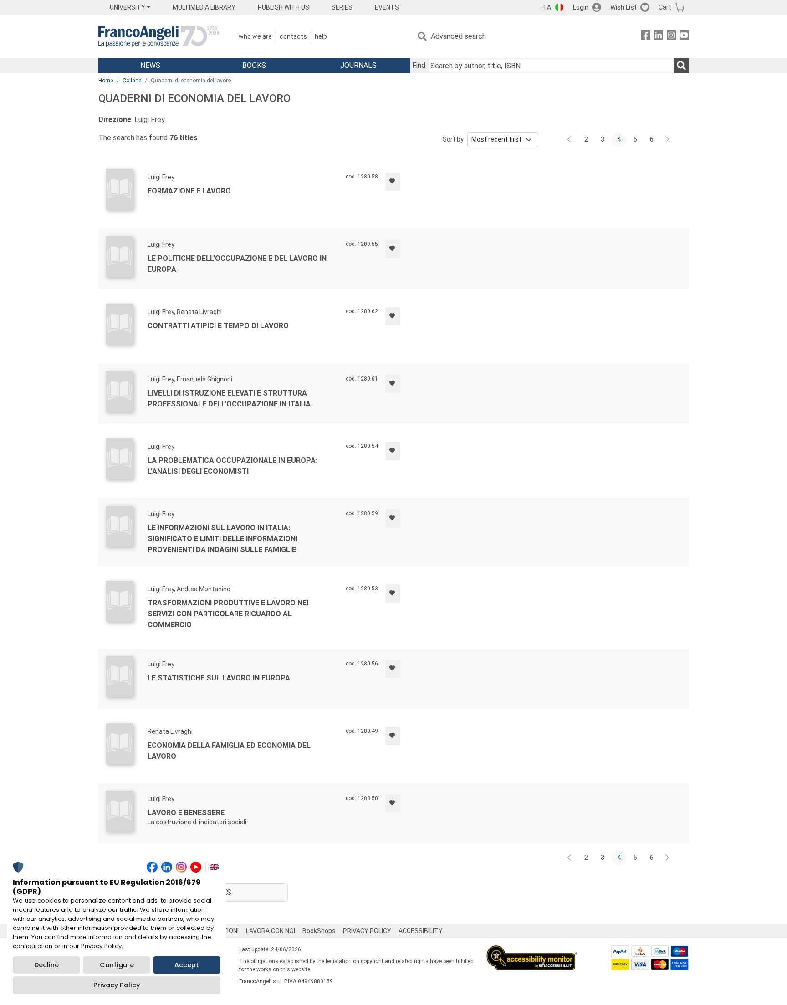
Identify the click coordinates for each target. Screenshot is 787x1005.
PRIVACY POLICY (367, 930)
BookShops (319, 930)
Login (580, 7)
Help (321, 36)
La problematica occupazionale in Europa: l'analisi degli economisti (232, 466)
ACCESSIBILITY (421, 930)
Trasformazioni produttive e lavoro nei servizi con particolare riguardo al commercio (228, 614)
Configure (117, 964)
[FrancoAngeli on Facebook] (645, 36)
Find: (419, 65)
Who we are (255, 36)
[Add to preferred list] (392, 182)
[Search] (681, 65)
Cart (665, 7)
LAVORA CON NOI (270, 930)
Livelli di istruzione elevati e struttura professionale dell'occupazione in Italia (229, 398)
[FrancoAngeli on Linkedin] (658, 36)
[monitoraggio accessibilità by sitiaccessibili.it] (531, 950)
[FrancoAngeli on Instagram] (671, 36)
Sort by (453, 139)
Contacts (293, 36)
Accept (186, 964)
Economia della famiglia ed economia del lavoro (229, 751)
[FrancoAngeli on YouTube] (684, 36)
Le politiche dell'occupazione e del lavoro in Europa (237, 264)
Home (105, 80)
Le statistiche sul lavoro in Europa (219, 678)
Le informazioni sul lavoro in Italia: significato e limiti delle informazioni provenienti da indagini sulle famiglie (222, 538)
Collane (132, 80)
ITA (546, 7)
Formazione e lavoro (189, 191)
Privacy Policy (116, 985)
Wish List (623, 7)
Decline (46, 964)
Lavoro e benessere (186, 812)
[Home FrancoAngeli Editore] (158, 36)
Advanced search (458, 36)
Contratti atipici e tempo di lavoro (218, 325)
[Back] (570, 139)
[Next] (667, 139)
